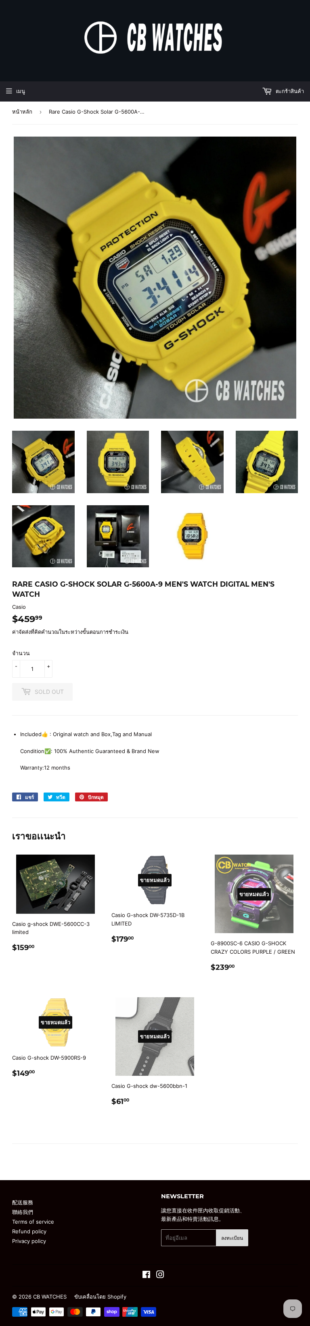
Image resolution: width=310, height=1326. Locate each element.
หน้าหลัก (22, 111)
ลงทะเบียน (232, 1238)
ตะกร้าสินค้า (289, 91)
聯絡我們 (22, 1212)
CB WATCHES (50, 1296)
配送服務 (22, 1202)
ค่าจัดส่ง (21, 632)
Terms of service (33, 1221)
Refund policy (29, 1231)
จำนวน (21, 653)
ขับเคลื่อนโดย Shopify (100, 1296)
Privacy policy (29, 1241)
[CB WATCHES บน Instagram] (160, 1275)
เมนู (20, 91)
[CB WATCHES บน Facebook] (146, 1275)
